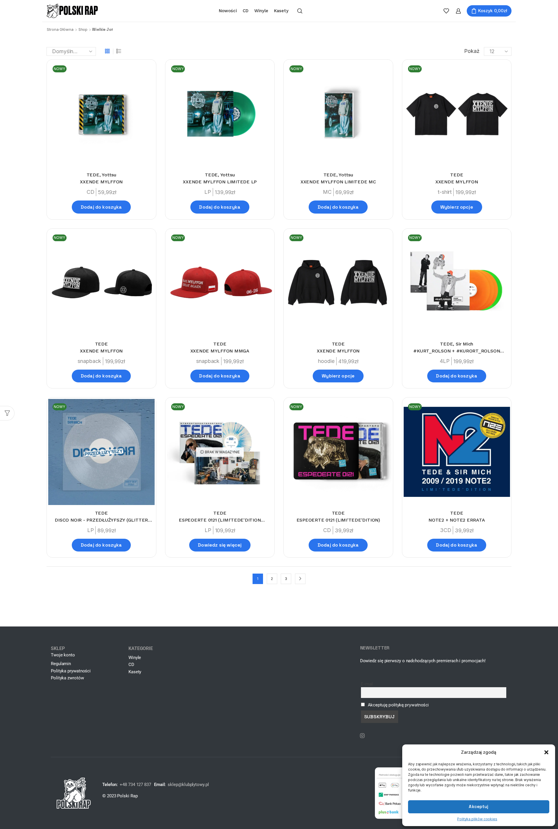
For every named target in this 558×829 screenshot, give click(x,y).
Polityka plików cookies (477, 819)
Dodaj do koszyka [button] (101, 207)
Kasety (281, 10)
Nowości (228, 10)
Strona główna (60, 29)
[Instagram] (362, 735)
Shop (83, 29)
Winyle (261, 10)
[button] (546, 752)
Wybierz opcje (456, 207)
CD (245, 10)
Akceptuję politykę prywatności (398, 704)
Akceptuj (478, 806)
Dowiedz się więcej (220, 545)
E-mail (367, 683)
